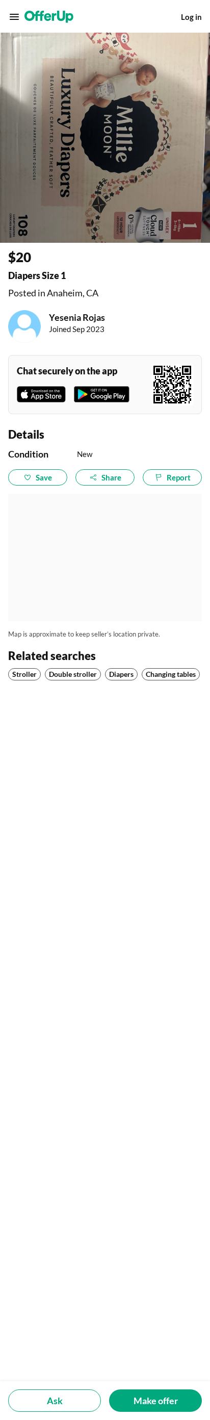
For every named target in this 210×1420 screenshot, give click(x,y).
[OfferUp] (48, 17)
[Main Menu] (14, 17)
